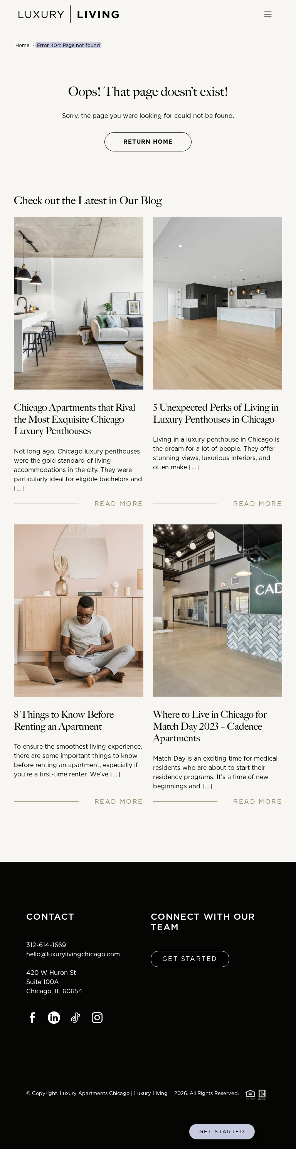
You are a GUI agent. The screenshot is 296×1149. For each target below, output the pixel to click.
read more (118, 503)
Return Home (148, 141)
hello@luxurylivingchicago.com (73, 954)
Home (22, 45)
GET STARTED (222, 1131)
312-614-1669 (46, 945)
